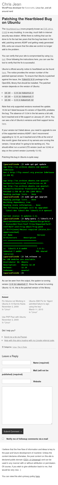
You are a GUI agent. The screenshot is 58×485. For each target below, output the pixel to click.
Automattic (30, 7)
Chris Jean (11, 4)
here (4, 72)
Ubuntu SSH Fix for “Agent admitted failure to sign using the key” (41, 304)
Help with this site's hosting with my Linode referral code (29, 340)
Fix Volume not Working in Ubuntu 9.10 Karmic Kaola (13, 302)
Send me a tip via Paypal (15, 336)
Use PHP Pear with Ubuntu (14, 316)
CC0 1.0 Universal (32, 459)
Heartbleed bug (13, 28)
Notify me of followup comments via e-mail (27, 438)
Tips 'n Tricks (22, 347)
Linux (15, 347)
